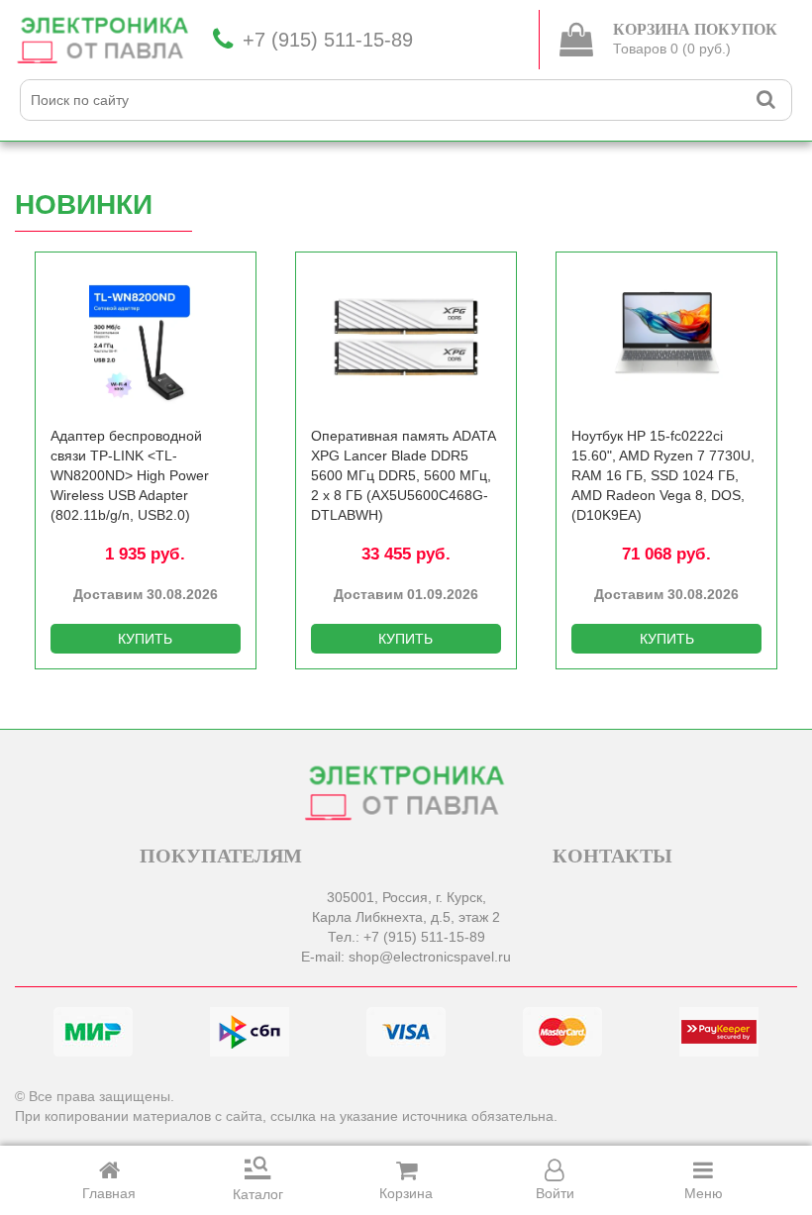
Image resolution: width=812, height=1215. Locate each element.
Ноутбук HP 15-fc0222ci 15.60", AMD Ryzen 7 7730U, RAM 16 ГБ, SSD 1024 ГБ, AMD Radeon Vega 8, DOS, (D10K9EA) (663, 475)
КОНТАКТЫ (612, 855)
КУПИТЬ (145, 639)
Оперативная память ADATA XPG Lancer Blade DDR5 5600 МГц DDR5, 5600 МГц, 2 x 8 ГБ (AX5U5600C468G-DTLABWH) (403, 475)
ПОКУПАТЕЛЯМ (221, 855)
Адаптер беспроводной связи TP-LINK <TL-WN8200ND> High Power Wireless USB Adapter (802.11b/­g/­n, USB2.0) (130, 475)
